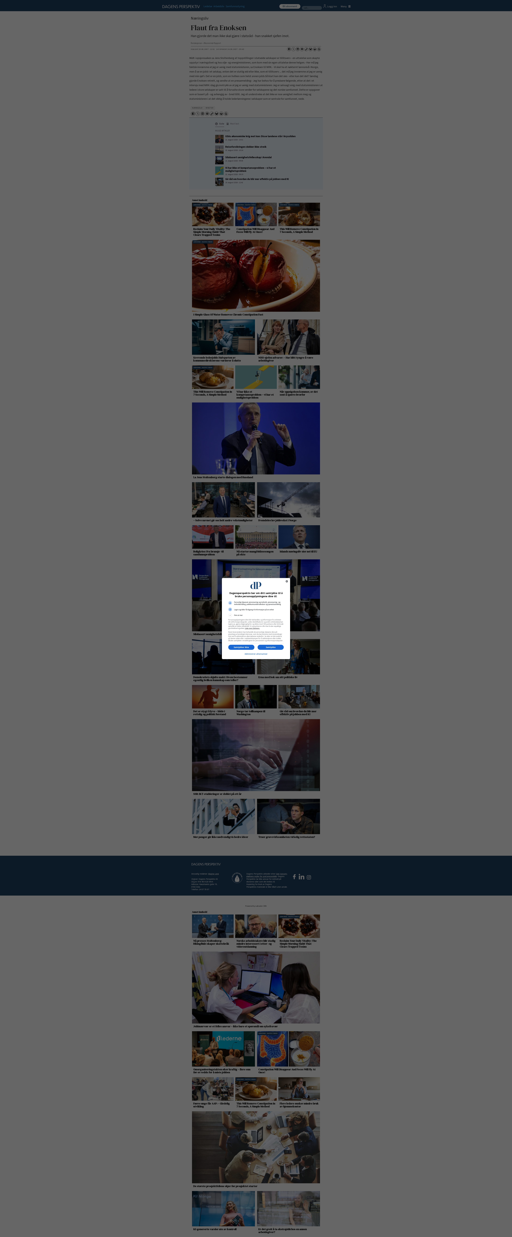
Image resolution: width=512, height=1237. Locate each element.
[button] (256, 615)
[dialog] (256, 618)
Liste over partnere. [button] (252, 628)
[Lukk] (286, 581)
